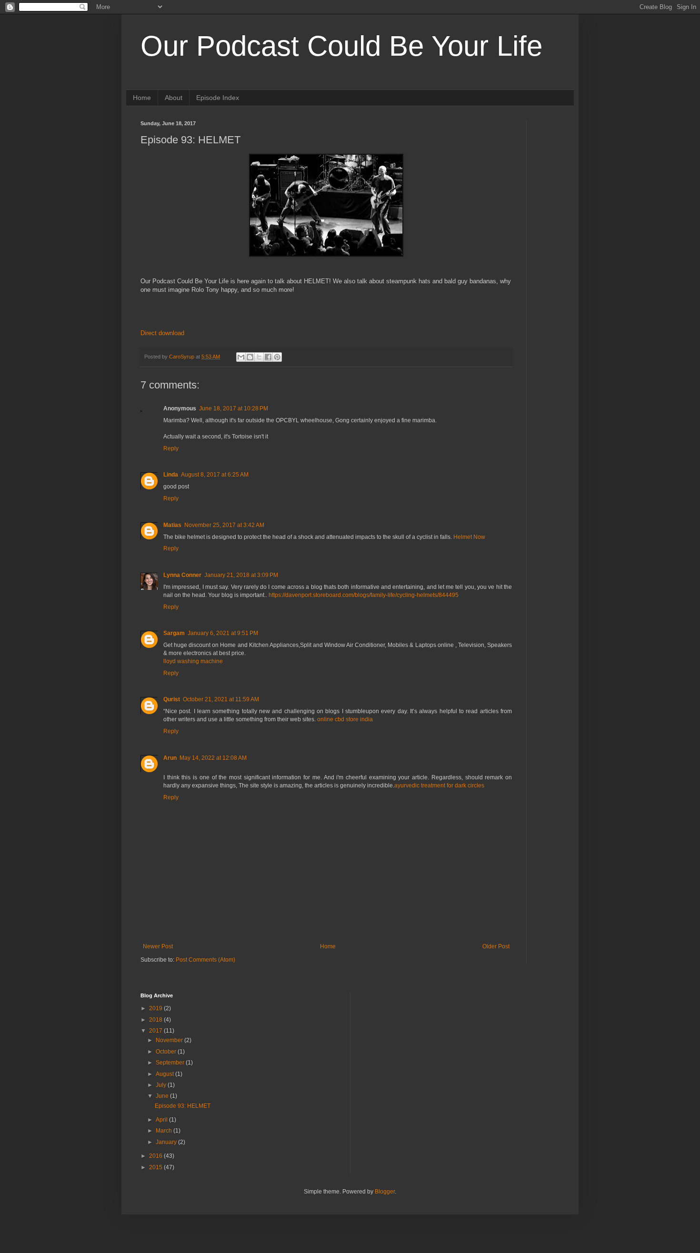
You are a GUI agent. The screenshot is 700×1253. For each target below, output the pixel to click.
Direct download (162, 333)
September (171, 1062)
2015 (156, 1167)
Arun (170, 758)
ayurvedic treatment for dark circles (439, 785)
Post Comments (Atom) (205, 959)
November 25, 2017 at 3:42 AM (224, 525)
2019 (156, 1008)
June (163, 1096)
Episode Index (217, 97)
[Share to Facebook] (268, 357)
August (165, 1074)
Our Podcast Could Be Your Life (341, 46)
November (170, 1040)
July (162, 1085)
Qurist (171, 699)
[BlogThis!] (250, 357)
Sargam (174, 633)
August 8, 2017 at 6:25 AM (215, 474)
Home (142, 97)
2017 (156, 1030)
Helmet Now (469, 537)
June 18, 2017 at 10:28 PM (233, 408)
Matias (172, 525)
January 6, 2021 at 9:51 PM (223, 633)
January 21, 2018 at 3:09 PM (241, 575)
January (167, 1142)
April (162, 1119)
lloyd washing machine (193, 661)
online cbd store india (345, 719)
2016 (156, 1156)
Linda (170, 474)
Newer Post (158, 946)
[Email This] (241, 357)
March (164, 1130)
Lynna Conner (182, 575)
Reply (171, 448)
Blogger (385, 1191)
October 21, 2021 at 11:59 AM (221, 699)
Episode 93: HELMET (182, 1106)
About (173, 97)
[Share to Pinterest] (277, 357)
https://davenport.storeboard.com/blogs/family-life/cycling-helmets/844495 (364, 595)
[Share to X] (259, 357)
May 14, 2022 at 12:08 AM (213, 758)
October (167, 1051)
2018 (156, 1019)
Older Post (496, 946)
